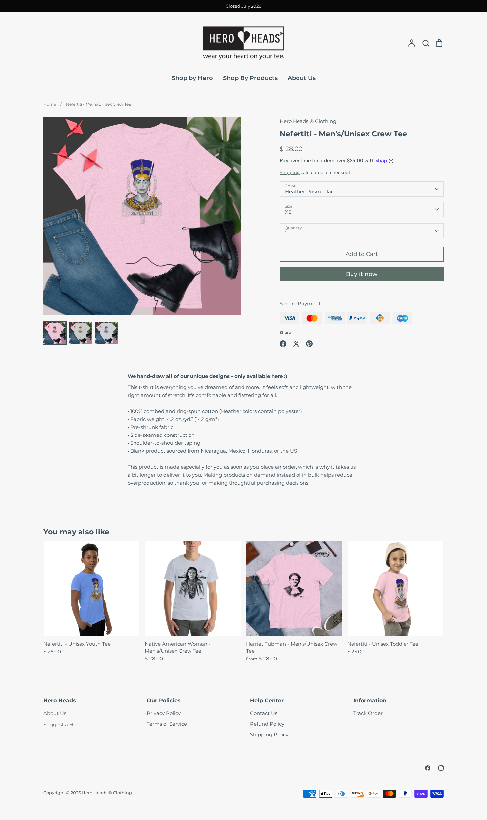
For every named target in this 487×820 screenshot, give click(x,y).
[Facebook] (427, 768)
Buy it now (361, 274)
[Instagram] (441, 768)
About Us (302, 78)
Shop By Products (250, 78)
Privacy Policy (164, 713)
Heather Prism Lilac (309, 191)
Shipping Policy (269, 734)
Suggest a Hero (62, 724)
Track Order (368, 713)
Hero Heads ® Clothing (308, 121)
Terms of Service (167, 724)
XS (288, 212)
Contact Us (263, 713)
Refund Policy (267, 724)
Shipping (290, 172)
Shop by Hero (192, 78)
